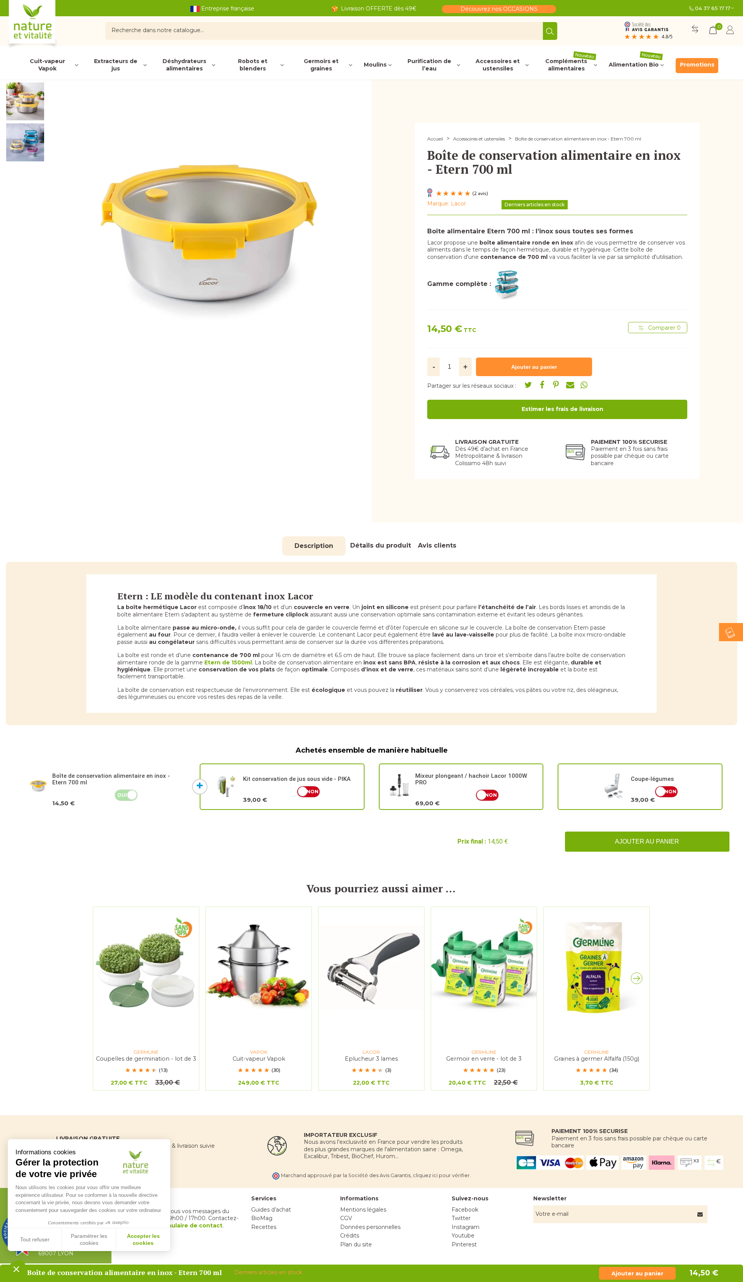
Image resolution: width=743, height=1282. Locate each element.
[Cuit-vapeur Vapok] (259, 967)
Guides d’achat (271, 1209)
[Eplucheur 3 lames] (371, 967)
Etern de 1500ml (228, 662)
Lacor (458, 203)
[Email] (570, 385)
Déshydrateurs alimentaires (184, 65)
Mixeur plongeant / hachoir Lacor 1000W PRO (471, 779)
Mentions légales (363, 1209)
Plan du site (356, 1244)
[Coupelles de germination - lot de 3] (146, 967)
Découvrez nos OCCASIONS (499, 8)
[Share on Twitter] (528, 385)
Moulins (375, 64)
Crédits (349, 1235)
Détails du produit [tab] (380, 545)
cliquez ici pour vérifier (441, 1175)
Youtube (463, 1235)
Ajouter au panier (647, 841)
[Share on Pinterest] (556, 385)
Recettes (263, 1227)
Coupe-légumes (652, 778)
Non (312, 791)
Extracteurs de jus (115, 65)
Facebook (465, 1209)
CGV (346, 1218)
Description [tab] (313, 545)
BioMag (261, 1218)
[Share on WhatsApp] (584, 385)
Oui (122, 795)
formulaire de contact (190, 1225)
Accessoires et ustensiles (498, 65)
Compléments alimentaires (570, 65)
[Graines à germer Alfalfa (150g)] (596, 967)
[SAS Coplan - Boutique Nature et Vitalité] (48, 25)
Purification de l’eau (429, 65)
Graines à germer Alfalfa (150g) (596, 1059)
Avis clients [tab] (437, 545)
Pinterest (464, 1244)
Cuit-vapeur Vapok (47, 65)
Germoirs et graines (321, 65)
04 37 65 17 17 (712, 8)
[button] (638, 980)
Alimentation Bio (635, 63)
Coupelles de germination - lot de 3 (146, 1059)
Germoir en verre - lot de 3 (484, 1059)
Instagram (465, 1227)
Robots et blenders (252, 65)
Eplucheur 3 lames (371, 1059)
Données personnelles (370, 1227)
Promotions (697, 64)
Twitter (461, 1218)
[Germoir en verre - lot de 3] (484, 967)
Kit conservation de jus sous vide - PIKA (297, 778)
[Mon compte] (730, 31)
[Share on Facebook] (542, 385)
